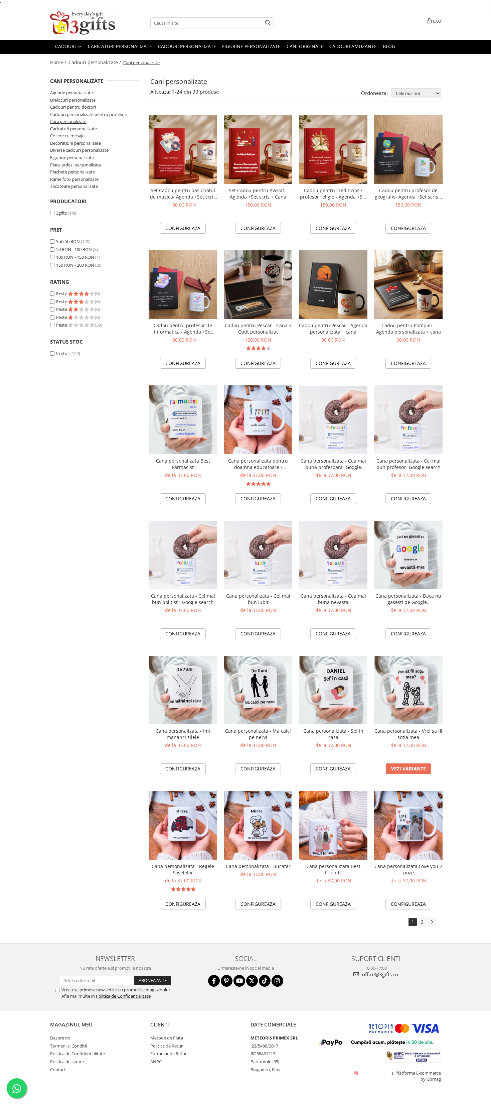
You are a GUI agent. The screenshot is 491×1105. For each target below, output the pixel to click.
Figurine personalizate (251, 46)
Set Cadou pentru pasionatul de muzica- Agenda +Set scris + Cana (183, 193)
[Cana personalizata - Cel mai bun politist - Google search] (183, 555)
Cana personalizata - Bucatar (258, 866)
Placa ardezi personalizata (75, 165)
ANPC (156, 1062)
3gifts (61, 213)
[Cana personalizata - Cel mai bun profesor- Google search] (408, 419)
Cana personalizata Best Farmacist (183, 464)
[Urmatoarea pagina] (431, 922)
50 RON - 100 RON (74, 249)
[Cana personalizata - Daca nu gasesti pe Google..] (408, 555)
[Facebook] (214, 981)
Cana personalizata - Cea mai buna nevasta (333, 599)
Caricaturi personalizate (73, 129)
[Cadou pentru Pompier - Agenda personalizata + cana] (408, 284)
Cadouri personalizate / (95, 62)
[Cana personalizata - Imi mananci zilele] (183, 690)
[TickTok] (265, 981)
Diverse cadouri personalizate (79, 150)
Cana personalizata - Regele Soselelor (183, 869)
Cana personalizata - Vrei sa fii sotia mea (408, 734)
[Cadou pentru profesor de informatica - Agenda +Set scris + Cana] (183, 284)
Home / (58, 62)
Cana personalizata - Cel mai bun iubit (258, 599)
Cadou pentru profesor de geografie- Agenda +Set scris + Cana (408, 193)
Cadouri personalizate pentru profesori (88, 114)
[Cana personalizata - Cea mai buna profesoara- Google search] (333, 420)
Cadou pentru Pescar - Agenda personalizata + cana (333, 328)
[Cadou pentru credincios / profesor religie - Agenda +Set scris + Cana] (333, 149)
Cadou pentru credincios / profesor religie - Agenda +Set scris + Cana (333, 193)
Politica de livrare (67, 1062)
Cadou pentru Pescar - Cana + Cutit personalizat (258, 328)
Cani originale (305, 46)
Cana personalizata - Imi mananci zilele (183, 734)
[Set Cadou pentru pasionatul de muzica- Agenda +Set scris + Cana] (183, 149)
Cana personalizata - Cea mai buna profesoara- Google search (333, 464)
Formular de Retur (168, 1054)
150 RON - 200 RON (75, 265)
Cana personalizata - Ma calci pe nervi (258, 734)
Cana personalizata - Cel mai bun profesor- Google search (408, 464)
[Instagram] (277, 981)
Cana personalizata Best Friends (333, 869)
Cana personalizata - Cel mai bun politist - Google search (183, 599)
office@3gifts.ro (379, 974)
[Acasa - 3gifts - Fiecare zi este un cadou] (83, 23)
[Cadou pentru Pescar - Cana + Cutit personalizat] (258, 284)
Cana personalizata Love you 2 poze (408, 869)
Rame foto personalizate (74, 179)
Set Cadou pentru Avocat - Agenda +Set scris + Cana (258, 193)
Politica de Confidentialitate (123, 996)
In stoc (62, 353)
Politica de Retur (166, 1046)
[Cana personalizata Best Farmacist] (183, 419)
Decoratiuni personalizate (75, 143)
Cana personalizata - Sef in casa (333, 734)
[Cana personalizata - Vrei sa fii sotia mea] (408, 690)
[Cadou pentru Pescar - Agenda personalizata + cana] (333, 284)
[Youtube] (239, 981)
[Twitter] (252, 981)
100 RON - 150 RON (75, 257)
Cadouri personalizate (187, 46)
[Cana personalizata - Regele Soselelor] (183, 825)
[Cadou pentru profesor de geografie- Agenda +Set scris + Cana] (408, 149)
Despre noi (60, 1038)
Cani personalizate (68, 121)
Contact (58, 1070)
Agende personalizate (71, 93)
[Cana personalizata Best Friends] (333, 825)
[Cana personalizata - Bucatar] (258, 825)
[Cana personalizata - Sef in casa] (333, 690)
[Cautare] (268, 22)
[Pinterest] (226, 981)
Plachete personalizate (72, 172)
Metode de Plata (166, 1038)
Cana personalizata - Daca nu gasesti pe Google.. (408, 599)
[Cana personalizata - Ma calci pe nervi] (258, 690)
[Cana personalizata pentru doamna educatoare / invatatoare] (258, 419)
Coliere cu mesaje (67, 136)
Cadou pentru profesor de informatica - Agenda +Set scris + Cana (183, 328)
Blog (389, 46)
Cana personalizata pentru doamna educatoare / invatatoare (258, 464)
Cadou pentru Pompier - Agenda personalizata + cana (408, 328)
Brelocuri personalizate (73, 100)
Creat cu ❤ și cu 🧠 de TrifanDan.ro (356, 1073)
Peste (62, 293)
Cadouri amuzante (353, 46)
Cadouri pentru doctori (73, 107)
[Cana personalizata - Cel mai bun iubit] (258, 555)
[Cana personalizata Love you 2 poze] (408, 825)
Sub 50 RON (68, 241)
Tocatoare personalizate (74, 186)
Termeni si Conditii (68, 1046)
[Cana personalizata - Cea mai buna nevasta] (333, 555)
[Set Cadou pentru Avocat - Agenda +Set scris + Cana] (258, 149)
